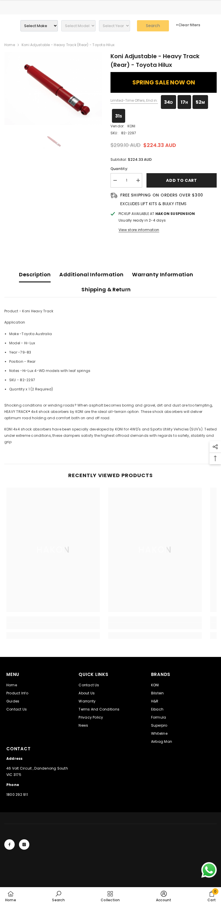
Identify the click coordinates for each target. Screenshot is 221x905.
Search (153, 26)
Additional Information (91, 274)
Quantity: (119, 168)
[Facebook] (9, 844)
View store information (139, 229)
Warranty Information (162, 274)
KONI (131, 126)
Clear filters (188, 25)
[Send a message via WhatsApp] (209, 870)
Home (9, 44)
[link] (53, 626)
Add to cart (181, 180)
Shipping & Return (106, 289)
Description (35, 274)
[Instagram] (24, 844)
